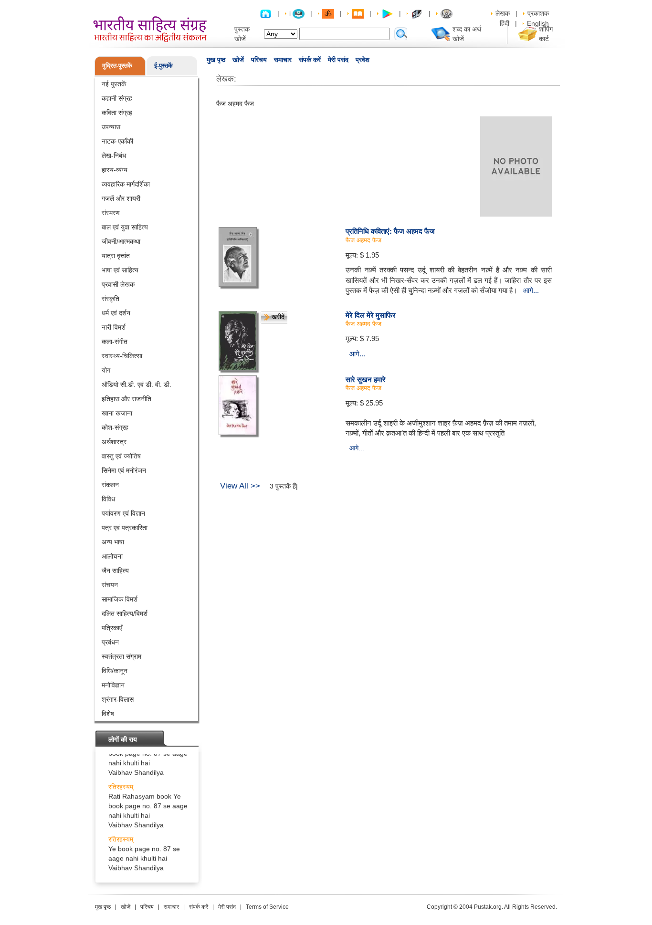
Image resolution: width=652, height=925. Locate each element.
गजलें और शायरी (121, 198)
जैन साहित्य (115, 570)
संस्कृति (110, 298)
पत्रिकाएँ (112, 628)
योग (106, 370)
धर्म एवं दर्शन (116, 313)
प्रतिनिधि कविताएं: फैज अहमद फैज (390, 231)
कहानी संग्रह (117, 98)
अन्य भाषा (113, 542)
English (538, 23)
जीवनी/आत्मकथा (121, 241)
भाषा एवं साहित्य (120, 270)
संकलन (110, 484)
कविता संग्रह (117, 112)
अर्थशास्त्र (114, 442)
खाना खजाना (117, 413)
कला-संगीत (114, 341)
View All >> (240, 485)
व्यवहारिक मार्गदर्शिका (126, 184)
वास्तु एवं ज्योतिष (121, 456)
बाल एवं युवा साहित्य (125, 227)
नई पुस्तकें (114, 84)
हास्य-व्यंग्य (114, 170)
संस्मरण (111, 213)
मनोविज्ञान (113, 685)
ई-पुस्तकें (163, 65)
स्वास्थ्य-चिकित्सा (122, 356)
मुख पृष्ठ (216, 59)
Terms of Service (267, 907)
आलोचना (112, 556)
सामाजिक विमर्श (119, 599)
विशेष (108, 713)
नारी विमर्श (114, 327)
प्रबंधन (110, 642)
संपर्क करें (310, 59)
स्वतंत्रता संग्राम (121, 656)
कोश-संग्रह (115, 427)
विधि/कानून (114, 671)
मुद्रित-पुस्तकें (117, 65)
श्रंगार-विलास (118, 699)
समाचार (283, 59)
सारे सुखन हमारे (366, 379)
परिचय (259, 59)
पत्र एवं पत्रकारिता (124, 527)
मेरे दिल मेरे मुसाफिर (371, 315)
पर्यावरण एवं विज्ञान (123, 513)
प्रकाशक (538, 13)
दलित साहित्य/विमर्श (124, 613)
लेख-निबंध (114, 155)
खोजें (238, 59)
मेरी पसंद (338, 59)
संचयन (110, 585)
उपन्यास (111, 127)
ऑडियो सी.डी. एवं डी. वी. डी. (136, 384)
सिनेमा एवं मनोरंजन (124, 470)
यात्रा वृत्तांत (116, 256)
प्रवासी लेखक (118, 284)
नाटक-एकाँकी (117, 141)
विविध (108, 499)
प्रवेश (362, 59)
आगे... (531, 290)
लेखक (502, 13)
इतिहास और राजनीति (126, 399)
